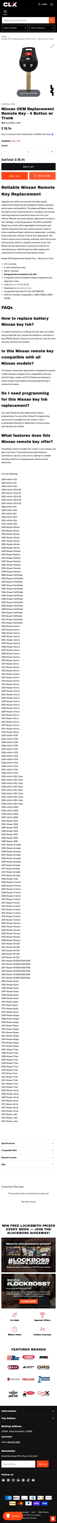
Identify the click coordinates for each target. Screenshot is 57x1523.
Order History (43, 1512)
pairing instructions (22, 288)
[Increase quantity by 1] (52, 151)
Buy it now (15, 176)
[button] (42, 4)
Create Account (22, 1512)
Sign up (42, 1464)
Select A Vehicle (10, 28)
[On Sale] (14, 1317)
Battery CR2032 (16, 284)
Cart (33, 1512)
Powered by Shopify (28, 1518)
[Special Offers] (42, 1317)
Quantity (4, 146)
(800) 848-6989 (13, 1442)
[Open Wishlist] (53, 1519)
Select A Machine (38, 28)
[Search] (52, 20)
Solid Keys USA (8, 104)
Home (4, 36)
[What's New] (14, 1332)
